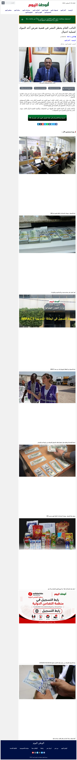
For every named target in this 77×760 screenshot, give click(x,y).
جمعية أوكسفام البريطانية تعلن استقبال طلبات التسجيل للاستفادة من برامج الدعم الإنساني (56, 442)
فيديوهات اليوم (54, 10)
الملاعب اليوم (36, 10)
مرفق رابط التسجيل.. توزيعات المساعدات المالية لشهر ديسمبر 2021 (61, 516)
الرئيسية (70, 10)
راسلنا (42, 748)
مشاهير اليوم (8, 10)
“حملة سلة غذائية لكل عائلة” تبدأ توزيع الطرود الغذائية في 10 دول (61, 589)
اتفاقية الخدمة (13, 748)
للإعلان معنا (35, 748)
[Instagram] (40, 753)
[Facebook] (44, 753)
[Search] (3, 2)
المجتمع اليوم (48, 12)
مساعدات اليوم (26, 10)
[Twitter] (42, 753)
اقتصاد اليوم (45, 10)
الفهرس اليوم (38, 12)
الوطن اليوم (64, 748)
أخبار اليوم (63, 10)
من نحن (56, 748)
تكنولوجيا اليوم (29, 12)
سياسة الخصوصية (24, 748)
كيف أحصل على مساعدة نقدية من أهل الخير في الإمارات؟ (63, 292)
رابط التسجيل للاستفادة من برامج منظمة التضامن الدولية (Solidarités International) (57, 662)
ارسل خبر (49, 748)
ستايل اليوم (17, 10)
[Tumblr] (35, 753)
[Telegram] (37, 753)
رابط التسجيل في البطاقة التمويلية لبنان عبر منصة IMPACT (62, 369)
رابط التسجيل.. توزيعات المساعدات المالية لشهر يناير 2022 (63, 213)
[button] (56, 124)
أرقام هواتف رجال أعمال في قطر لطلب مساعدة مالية (64, 738)
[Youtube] (33, 753)
